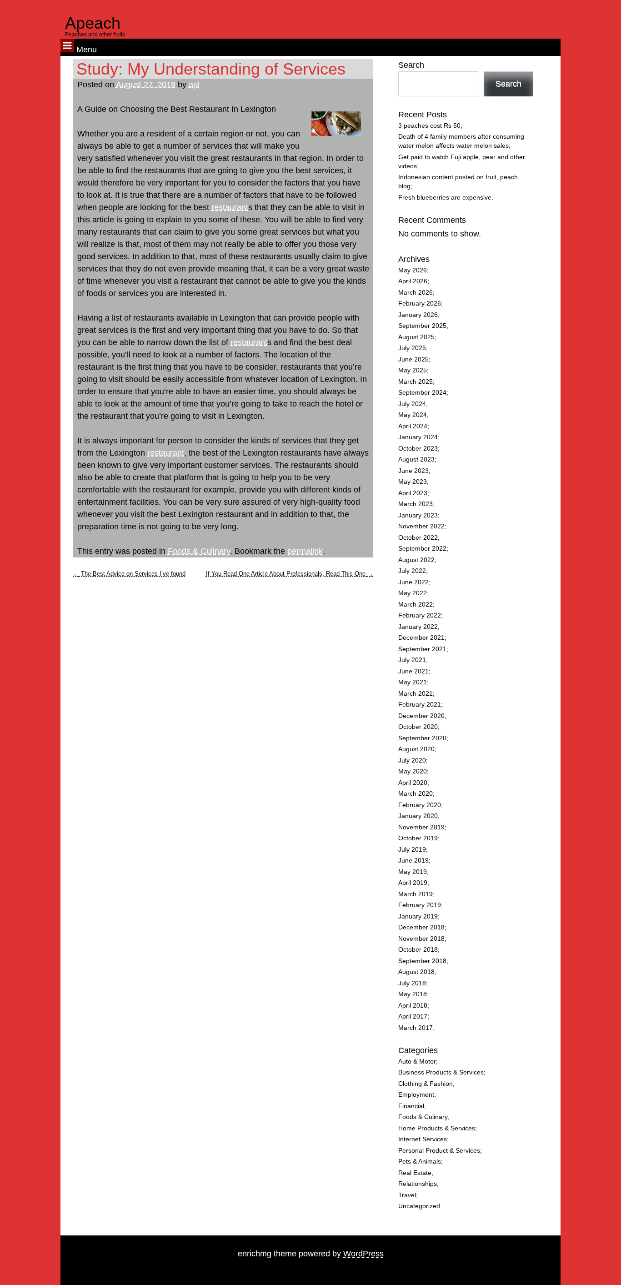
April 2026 (412, 281)
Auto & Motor (417, 1061)
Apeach (92, 23)
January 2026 (418, 314)
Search (411, 65)
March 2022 (415, 604)
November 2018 (421, 938)
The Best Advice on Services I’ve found (129, 574)
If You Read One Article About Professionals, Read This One (289, 574)
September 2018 (422, 961)
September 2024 (422, 392)
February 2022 (419, 615)
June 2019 (413, 860)
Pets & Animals (419, 1161)
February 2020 (419, 805)
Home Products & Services (436, 1128)
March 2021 (415, 693)
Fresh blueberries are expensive (444, 197)
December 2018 (421, 927)
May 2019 (412, 871)
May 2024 (412, 415)
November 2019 (421, 827)
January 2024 (418, 437)
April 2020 (412, 782)
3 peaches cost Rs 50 (429, 125)
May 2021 (412, 682)
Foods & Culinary (199, 551)
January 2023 (418, 515)
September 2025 (422, 325)
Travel (407, 1195)
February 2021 (419, 704)
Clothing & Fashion (425, 1083)
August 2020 (416, 749)
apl (194, 84)
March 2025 (415, 381)
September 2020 (422, 738)
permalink (305, 551)
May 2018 (412, 994)
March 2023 (415, 504)
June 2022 (413, 582)
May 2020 (412, 771)
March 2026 (415, 292)
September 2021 (422, 649)
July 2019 (412, 849)
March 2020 (415, 793)
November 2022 (421, 526)
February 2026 (419, 303)
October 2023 (418, 448)
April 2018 (412, 1005)
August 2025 (416, 337)
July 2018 (412, 983)
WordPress (363, 1253)
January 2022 (418, 626)
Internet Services (422, 1139)
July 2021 (412, 660)
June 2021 (413, 671)
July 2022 (412, 570)
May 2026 (412, 270)
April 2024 (412, 426)
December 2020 (421, 716)
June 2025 (413, 359)
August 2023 (416, 459)
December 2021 (421, 637)
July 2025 (412, 348)
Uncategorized (419, 1206)
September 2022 (422, 548)
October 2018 (418, 949)
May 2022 (412, 593)
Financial (411, 1106)
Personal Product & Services (439, 1150)
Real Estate (414, 1173)
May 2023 (412, 481)
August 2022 (416, 560)
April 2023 (412, 493)
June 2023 (413, 470)
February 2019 (419, 905)
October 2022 (418, 537)
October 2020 (418, 726)
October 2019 (418, 838)
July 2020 (412, 760)
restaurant (229, 207)
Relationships (417, 1183)
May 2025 (412, 370)
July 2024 (412, 404)
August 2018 (416, 972)
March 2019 (415, 894)
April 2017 (412, 1016)
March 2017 (415, 1027)
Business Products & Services (441, 1072)
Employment (416, 1094)
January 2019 (418, 916)
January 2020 (418, 816)
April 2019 (412, 882)
